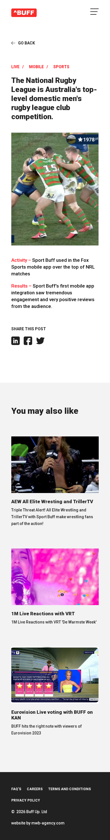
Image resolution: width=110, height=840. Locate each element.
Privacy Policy (25, 800)
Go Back (26, 43)
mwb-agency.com (48, 823)
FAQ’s (16, 789)
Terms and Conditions (69, 789)
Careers (35, 789)
